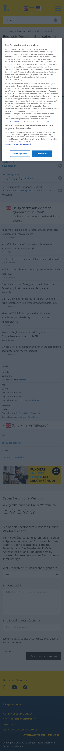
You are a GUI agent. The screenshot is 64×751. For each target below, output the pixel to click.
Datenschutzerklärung (13, 121)
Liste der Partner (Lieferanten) (18, 144)
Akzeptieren (41, 153)
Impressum (44, 121)
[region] (32, 99)
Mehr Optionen (20, 153)
